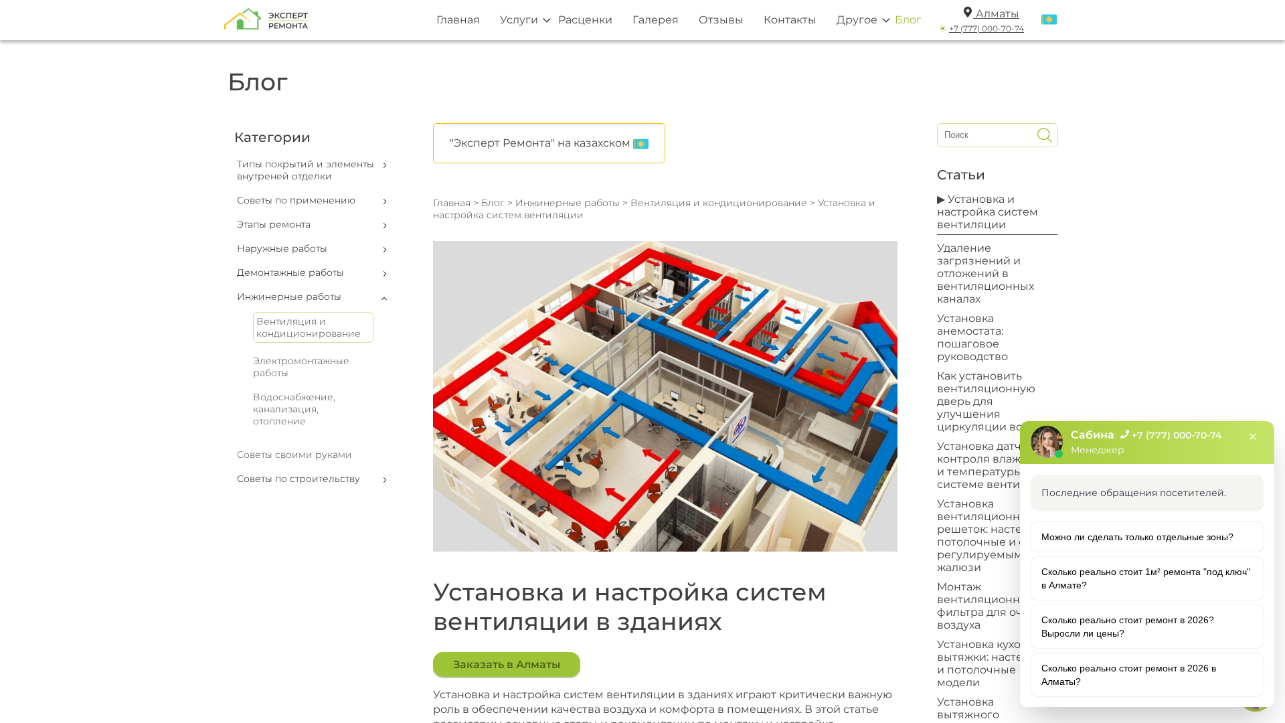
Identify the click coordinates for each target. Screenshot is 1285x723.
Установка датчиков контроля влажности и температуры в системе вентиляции (996, 465)
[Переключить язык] (1049, 20)
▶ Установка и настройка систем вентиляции (987, 212)
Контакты (790, 19)
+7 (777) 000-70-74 (986, 28)
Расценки (585, 19)
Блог (908, 19)
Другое (857, 19)
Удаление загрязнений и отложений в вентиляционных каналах (985, 273)
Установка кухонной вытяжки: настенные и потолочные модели (995, 663)
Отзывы (721, 19)
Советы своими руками (294, 455)
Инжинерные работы (567, 203)
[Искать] (1044, 135)
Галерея (655, 19)
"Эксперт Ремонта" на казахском (541, 143)
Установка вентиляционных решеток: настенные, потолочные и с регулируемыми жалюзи (995, 535)
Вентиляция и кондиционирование (308, 327)
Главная (458, 19)
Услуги (519, 19)
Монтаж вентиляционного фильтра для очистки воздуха (996, 605)
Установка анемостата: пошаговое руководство (972, 337)
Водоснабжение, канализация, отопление (294, 409)
